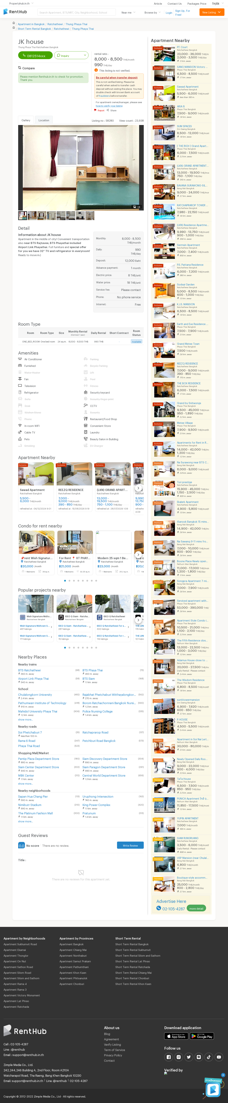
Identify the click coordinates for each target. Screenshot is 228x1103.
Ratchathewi (55, 23)
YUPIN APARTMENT (188, 818)
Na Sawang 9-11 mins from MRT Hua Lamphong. (193, 541)
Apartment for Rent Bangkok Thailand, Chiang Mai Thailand (20, 12)
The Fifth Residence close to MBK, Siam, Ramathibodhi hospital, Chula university (193, 640)
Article (158, 3)
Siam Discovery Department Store (104, 758)
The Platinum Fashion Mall (35, 812)
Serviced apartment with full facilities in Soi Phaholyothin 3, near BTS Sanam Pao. (193, 600)
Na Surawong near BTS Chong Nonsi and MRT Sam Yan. (193, 462)
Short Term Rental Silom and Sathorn (137, 955)
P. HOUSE (182, 719)
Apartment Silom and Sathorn (21, 978)
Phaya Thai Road (29, 745)
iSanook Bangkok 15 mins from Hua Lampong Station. (193, 521)
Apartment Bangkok (71, 944)
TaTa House (184, 778)
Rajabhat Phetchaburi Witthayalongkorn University (109, 694)
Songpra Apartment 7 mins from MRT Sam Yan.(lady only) (193, 580)
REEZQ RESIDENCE (187, 363)
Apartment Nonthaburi (73, 955)
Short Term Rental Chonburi (132, 978)
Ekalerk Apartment (188, 501)
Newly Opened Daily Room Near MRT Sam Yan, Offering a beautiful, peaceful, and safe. (193, 758)
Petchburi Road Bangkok (99, 740)
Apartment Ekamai (15, 949)
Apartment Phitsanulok (73, 978)
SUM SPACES (184, 126)
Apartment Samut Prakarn (75, 961)
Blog (107, 1033)
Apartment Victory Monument (22, 995)
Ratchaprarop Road (95, 732)
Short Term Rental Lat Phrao (132, 961)
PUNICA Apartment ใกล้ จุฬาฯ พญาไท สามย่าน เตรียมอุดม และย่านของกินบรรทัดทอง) (193, 798)
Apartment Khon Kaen (72, 972)
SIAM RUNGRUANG (187, 838)
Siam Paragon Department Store (103, 766)
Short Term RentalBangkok (34, 28)
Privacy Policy (113, 1054)
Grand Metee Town (188, 343)
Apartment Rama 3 (15, 989)
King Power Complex (96, 804)
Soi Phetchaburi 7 (30, 732)
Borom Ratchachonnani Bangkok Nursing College (109, 702)
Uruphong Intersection (97, 796)
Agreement (111, 1038)
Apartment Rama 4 (15, 983)
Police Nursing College (97, 711)
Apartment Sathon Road (18, 966)
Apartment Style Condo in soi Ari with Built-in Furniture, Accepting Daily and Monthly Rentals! (193, 620)
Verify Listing (112, 1044)
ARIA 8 (181, 106)
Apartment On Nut (15, 961)
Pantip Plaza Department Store (38, 758)
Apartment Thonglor (16, 955)
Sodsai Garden (186, 284)
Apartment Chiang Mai (73, 949)
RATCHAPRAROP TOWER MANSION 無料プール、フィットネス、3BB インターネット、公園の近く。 (193, 205)
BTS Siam (88, 678)
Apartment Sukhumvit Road (20, 944)
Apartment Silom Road (17, 972)
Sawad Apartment (188, 86)
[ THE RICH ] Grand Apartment (193, 145)
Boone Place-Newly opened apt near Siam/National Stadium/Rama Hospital (193, 561)
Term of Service (114, 1049)
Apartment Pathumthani (74, 966)
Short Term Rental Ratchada (132, 966)
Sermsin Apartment (188, 244)
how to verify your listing (109, 105)
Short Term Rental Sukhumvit (133, 949)
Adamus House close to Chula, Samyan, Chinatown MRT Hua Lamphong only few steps (193, 660)
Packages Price (196, 3)
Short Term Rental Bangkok (132, 944)
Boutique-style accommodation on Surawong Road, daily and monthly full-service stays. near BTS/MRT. (193, 877)
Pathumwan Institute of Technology (42, 702)
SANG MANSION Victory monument (193, 66)
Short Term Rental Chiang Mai (133, 972)
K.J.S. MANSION (186, 304)
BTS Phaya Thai (92, 669)
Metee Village (185, 422)
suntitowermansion (188, 699)
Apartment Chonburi (71, 983)
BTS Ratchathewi (29, 669)
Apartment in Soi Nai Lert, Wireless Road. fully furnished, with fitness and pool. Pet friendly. (193, 739)
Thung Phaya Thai (76, 23)
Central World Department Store (103, 775)
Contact (109, 1060)
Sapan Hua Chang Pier (33, 796)
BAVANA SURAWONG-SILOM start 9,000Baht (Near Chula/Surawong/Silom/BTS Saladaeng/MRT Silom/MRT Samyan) (193, 185)
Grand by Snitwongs (189, 403)
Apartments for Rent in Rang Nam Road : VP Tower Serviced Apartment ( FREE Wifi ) (193, 442)
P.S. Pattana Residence (190, 264)
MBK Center (26, 775)
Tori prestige (184, 482)
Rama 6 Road (26, 740)
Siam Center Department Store (38, 766)
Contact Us (175, 3)
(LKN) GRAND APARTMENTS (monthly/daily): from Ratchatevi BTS (193, 165)
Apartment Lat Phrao (16, 1000)
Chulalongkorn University (35, 694)
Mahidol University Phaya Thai (37, 711)
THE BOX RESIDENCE (189, 383)
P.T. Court (182, 47)
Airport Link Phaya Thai (33, 678)
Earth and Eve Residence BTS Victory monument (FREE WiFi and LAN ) (193, 323)
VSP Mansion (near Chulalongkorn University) (193, 857)
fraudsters (104, 95)
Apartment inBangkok (31, 23)
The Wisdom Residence (190, 679)
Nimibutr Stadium (29, 804)
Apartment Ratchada (16, 1006)
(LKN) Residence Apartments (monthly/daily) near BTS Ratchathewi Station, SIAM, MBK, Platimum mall (193, 224)
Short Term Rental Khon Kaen (133, 983)
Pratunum (89, 812)
